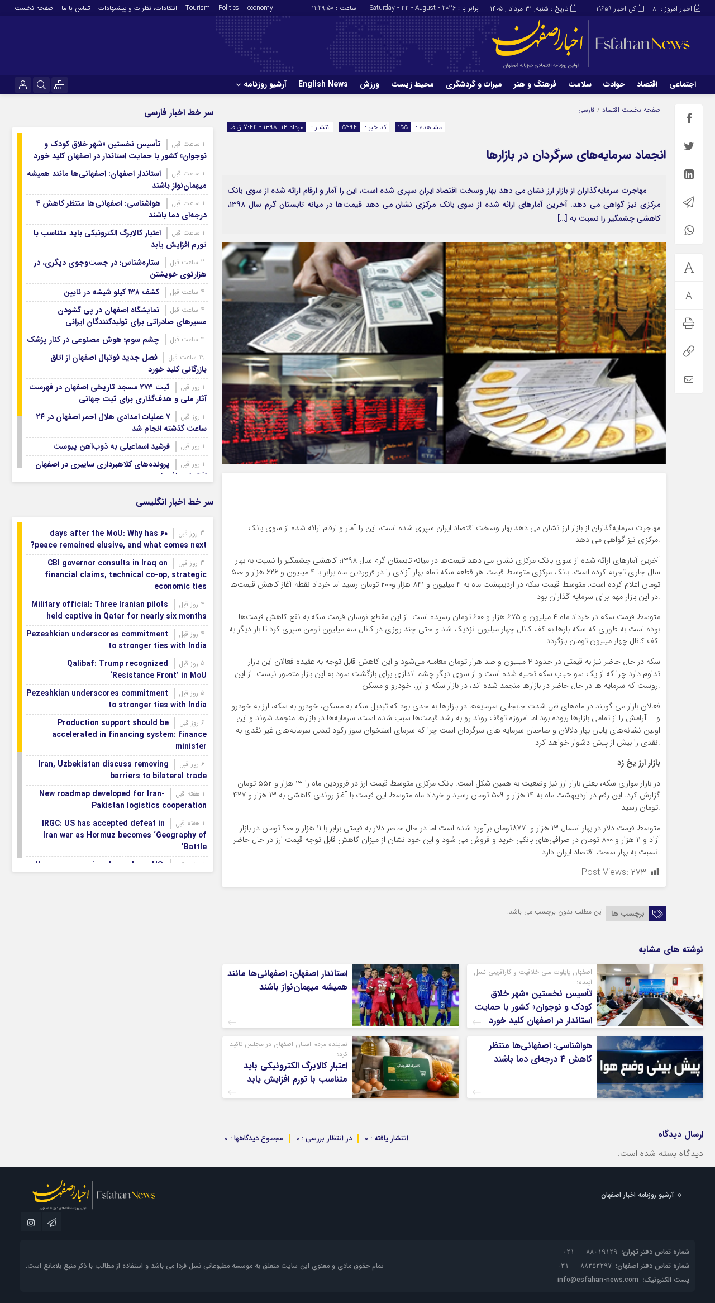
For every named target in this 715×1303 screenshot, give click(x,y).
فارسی (586, 109)
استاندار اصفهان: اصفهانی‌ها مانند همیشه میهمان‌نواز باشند (287, 980)
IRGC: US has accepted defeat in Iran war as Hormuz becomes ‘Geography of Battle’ (124, 835)
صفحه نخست (34, 8)
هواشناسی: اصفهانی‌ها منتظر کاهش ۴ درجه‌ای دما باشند (540, 1052)
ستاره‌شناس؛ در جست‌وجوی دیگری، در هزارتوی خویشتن (120, 268)
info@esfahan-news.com (597, 1280)
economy (260, 8)
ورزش (369, 84)
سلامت (580, 84)
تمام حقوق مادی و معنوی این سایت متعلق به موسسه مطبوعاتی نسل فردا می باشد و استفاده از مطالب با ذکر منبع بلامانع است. (205, 1266)
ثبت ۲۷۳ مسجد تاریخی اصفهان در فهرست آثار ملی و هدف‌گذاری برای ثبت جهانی (118, 393)
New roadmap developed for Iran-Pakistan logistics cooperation (123, 800)
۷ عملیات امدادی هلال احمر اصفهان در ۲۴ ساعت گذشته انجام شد (121, 423)
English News (323, 84)
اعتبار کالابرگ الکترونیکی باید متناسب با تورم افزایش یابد (295, 1072)
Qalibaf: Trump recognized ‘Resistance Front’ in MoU (137, 670)
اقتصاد (647, 84)
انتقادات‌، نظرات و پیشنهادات (137, 8)
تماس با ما (75, 8)
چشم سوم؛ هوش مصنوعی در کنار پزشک (93, 340)
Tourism (197, 8)
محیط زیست (412, 84)
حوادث (614, 84)
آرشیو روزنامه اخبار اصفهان (637, 1195)
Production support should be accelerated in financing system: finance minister (129, 735)
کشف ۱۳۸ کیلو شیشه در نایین (111, 292)
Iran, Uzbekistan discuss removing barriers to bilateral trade (123, 770)
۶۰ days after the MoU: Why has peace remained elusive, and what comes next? (118, 539)
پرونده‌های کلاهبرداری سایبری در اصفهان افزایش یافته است (121, 470)
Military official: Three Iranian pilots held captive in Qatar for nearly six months (119, 610)
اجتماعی (682, 84)
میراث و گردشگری (474, 84)
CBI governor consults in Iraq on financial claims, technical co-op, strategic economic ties (126, 575)
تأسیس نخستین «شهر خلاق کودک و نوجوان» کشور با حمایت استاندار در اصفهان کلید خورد (533, 1007)
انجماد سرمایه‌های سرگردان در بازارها (576, 154)
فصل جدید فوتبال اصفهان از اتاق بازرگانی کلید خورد (128, 363)
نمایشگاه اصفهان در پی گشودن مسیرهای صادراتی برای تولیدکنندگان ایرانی (132, 316)
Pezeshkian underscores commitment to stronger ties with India (116, 640)
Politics (228, 8)
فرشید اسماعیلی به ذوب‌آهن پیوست (111, 446)
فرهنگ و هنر (535, 84)
